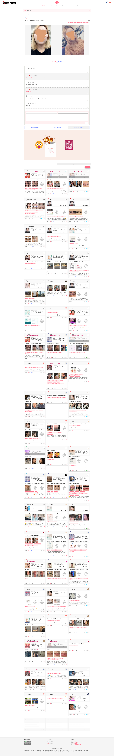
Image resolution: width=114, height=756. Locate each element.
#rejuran (71, 352)
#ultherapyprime (28, 410)
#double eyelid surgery (74, 270)
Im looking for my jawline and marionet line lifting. (78, 423)
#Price (38, 325)
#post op (40, 352)
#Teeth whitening (28, 325)
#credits (78, 352)
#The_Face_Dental (51, 383)
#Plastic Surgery (54, 312)
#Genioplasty (50, 381)
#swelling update (57, 673)
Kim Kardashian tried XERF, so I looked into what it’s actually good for (56, 423)
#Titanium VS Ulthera (74, 374)
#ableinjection (83, 627)
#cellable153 (78, 627)
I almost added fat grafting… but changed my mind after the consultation (78, 569)
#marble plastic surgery (29, 213)
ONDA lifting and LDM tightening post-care (55, 261)
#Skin (34, 298)
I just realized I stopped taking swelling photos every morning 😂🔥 (56, 395)
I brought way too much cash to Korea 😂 (76, 643)
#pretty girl (80, 325)
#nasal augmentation (51, 606)
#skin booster (50, 521)
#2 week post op (28, 352)
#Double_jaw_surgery (59, 380)
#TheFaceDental (51, 380)
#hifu (37, 410)
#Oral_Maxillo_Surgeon (59, 383)
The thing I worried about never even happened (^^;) (79, 591)
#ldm (31, 521)
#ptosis (71, 216)
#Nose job (64, 578)
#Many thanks (57, 620)
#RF (51, 432)
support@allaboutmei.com (78, 745)
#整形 (26, 578)
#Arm (76, 243)
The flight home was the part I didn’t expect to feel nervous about (34, 696)
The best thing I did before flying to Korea (54, 618)
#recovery (27, 189)
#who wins (72, 551)
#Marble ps (63, 216)
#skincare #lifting (28, 456)
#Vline (54, 381)
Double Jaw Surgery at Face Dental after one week (34, 677)
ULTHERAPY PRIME (28, 401)
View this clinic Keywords (78, 127)
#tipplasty (64, 606)
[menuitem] (4, 1)
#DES (53, 236)
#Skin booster (72, 600)
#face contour (50, 673)
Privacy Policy (54, 748)
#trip (34, 705)
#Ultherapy (72, 425)
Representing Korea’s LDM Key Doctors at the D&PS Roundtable (34, 513)
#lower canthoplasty (38, 188)
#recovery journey (51, 698)
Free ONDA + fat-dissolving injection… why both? (34, 261)
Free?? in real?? (72, 234)
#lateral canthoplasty (29, 188)
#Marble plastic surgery (83, 270)
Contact (79, 5)
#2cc (57, 658)
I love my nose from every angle (75, 401)
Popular (74, 164)
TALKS (43, 5)
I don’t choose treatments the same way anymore (34, 365)
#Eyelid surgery (53, 216)
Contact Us (60, 748)
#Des (48, 216)
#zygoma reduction (81, 22)
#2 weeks (27, 353)
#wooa (75, 352)
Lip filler (48, 649)
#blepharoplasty (40, 210)
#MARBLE (49, 236)
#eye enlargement (73, 325)
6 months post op (51, 179)
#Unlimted (49, 659)
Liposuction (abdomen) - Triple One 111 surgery (55, 283)
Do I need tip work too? (51, 597)
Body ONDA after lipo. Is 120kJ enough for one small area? (56, 541)
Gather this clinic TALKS (56, 127)
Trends (50, 5)
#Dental (34, 325)
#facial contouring (72, 22)
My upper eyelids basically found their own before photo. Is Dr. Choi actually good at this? (56, 483)
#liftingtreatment (28, 411)
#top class (85, 578)
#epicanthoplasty (51, 188)
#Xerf (76, 425)
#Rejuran (77, 600)
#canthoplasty (35, 352)
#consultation (33, 367)
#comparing (81, 374)
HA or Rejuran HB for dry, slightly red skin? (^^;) (55, 513)
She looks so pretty (72, 316)
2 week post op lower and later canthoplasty (33, 343)
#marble (81, 216)
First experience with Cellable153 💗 (31, 649)
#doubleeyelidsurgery (59, 188)
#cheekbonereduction (29, 545)
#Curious (33, 606)
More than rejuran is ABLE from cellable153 (77, 618)
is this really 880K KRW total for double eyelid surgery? (77, 261)
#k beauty (27, 521)
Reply (87, 122)
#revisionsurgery (28, 438)
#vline (87, 22)
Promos (36, 5)
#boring (56, 698)
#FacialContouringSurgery (80, 410)
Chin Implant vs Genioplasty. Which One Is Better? (78, 541)
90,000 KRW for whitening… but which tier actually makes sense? (34, 316)
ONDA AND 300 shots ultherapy (53, 450)
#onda (53, 459)
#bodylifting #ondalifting (29, 624)
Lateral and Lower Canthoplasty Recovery (33, 179)
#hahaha (60, 698)
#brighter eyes (28, 212)
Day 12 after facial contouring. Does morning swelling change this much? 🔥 (34, 483)
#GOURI (26, 298)
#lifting (30, 298)
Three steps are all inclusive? (74, 456)
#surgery (36, 545)
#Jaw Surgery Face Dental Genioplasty (55, 352)
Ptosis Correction (72, 208)
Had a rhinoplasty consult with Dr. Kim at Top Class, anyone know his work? (56, 569)
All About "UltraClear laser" (74, 483)
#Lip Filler (53, 658)
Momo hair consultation (73, 702)
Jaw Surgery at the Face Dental (52, 343)
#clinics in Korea (40, 367)
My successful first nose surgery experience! (33, 429)
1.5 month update (72, 179)
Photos (64, 5)
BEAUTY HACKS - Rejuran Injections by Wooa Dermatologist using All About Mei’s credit (77, 343)
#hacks (83, 352)
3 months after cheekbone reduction (32, 535)
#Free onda (72, 243)
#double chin (33, 263)
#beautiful (84, 325)
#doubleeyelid (76, 216)
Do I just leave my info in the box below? (54, 208)
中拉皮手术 (27, 569)
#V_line (58, 381)
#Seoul (76, 271)
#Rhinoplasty (72, 410)
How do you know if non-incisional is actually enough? (57, 234)
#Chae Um (61, 658)
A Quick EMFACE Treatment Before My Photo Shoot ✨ (78, 677)
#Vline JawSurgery (73, 411)
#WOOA (49, 658)
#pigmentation (72, 493)
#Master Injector (55, 659)
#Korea (49, 312)
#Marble (58, 216)
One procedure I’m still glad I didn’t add (54, 310)
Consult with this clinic (35, 127)
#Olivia (52, 620)
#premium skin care (36, 521)
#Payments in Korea (73, 645)
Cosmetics (71, 5)
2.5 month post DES (73, 289)
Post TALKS (88, 167)
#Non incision (57, 236)
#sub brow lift (28, 210)
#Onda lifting (27, 263)
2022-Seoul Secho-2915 (70, 750)
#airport (26, 705)
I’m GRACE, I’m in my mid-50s (30, 289)
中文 (5, 1)
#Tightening (59, 432)
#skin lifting (27, 367)
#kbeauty (41, 410)
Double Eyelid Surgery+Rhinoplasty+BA (32, 234)
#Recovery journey (62, 397)
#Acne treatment (73, 465)
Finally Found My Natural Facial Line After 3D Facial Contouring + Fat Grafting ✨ (78, 513)
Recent (40, 164)
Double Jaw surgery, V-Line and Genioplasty (55, 371)
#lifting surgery (35, 212)
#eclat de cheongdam (80, 493)
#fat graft (75, 578)
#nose (71, 578)
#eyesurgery (72, 271)
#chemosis (32, 189)
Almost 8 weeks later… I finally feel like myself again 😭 (56, 671)
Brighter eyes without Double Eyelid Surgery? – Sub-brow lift (34, 202)
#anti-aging (34, 210)
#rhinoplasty (58, 606)
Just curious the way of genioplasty (31, 597)
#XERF (49, 432)
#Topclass (49, 578)
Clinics (57, 5)
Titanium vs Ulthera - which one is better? (77, 365)
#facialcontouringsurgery (74, 521)
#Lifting (54, 432)
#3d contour (80, 578)
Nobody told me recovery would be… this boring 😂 (56, 696)
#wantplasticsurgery (36, 438)
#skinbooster (72, 627)
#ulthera (49, 459)
